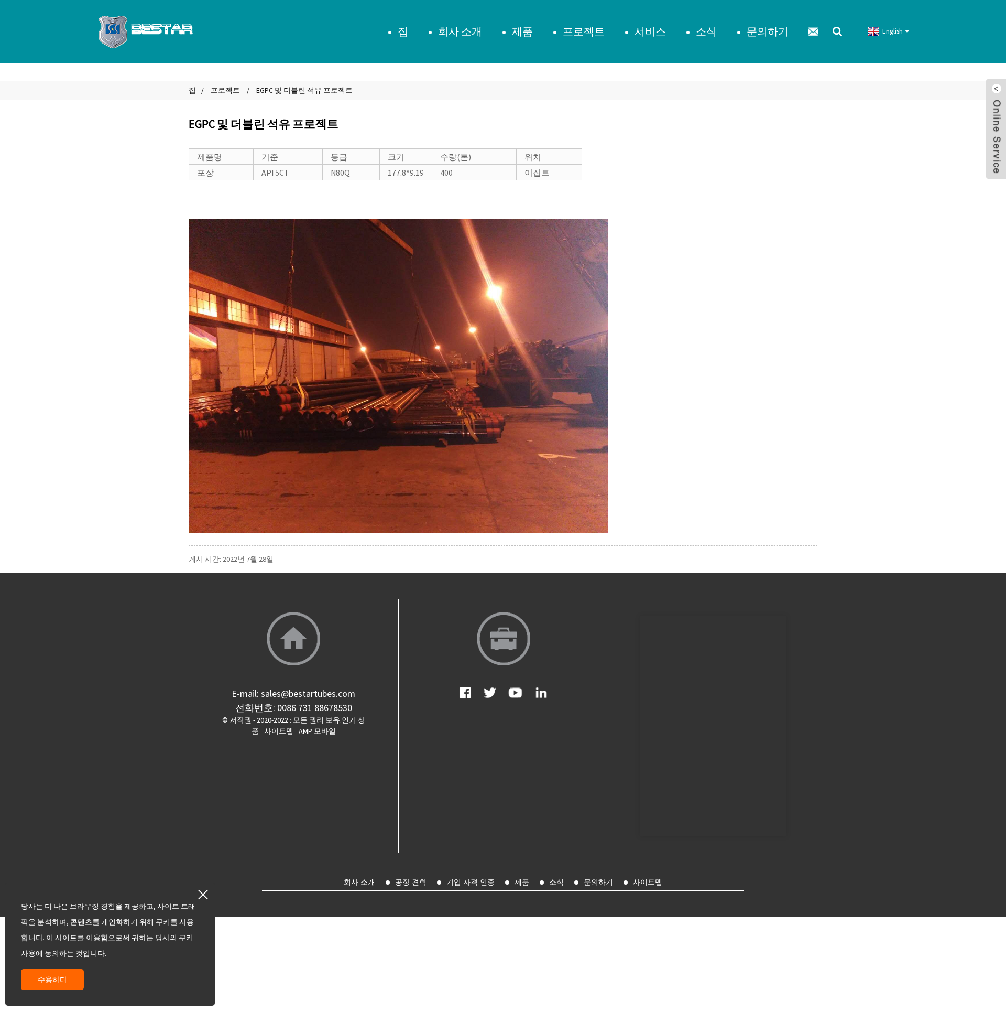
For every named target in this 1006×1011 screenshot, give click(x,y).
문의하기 (768, 31)
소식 (706, 31)
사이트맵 (278, 731)
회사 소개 (460, 31)
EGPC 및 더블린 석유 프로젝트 (304, 90)
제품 (522, 31)
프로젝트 (584, 31)
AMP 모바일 (317, 731)
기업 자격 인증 (470, 882)
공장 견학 (411, 882)
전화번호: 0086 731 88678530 (293, 708)
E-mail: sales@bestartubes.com (293, 693)
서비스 (650, 31)
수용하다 (52, 979)
